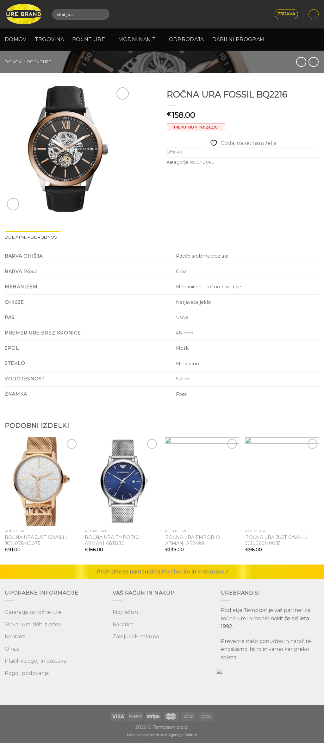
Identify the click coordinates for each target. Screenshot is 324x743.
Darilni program (238, 39)
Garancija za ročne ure (33, 612)
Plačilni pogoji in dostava (35, 661)
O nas (12, 649)
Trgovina (49, 39)
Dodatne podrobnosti (32, 237)
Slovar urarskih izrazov (33, 624)
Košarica (123, 624)
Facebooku (176, 572)
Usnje (182, 317)
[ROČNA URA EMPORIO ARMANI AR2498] (202, 481)
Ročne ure (88, 39)
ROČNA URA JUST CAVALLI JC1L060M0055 (276, 540)
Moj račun (125, 612)
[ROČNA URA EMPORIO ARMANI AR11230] (122, 481)
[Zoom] (13, 204)
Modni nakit (137, 39)
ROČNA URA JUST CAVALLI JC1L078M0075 (36, 540)
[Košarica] (313, 14)
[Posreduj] (103, 14)
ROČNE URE (39, 61)
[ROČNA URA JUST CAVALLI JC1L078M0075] (42, 481)
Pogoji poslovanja (27, 673)
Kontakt (15, 637)
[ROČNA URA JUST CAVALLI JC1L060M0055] (282, 481)
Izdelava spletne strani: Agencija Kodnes (162, 735)
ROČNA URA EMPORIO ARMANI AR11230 (112, 540)
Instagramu (212, 572)
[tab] (32, 237)
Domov (16, 39)
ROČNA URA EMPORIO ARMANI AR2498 (192, 540)
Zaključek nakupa (136, 637)
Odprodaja (186, 39)
